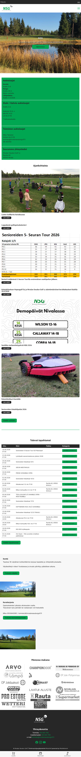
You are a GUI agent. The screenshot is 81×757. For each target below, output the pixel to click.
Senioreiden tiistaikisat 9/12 (25, 462)
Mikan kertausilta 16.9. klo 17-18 (26, 523)
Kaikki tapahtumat (11, 543)
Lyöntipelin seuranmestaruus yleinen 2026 (29, 456)
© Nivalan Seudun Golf (20, 748)
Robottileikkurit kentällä (10, 399)
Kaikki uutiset (9, 420)
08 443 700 (44, 733)
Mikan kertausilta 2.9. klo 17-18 (26, 490)
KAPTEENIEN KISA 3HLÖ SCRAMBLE (28, 507)
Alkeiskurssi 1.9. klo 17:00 (24, 484)
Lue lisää (6, 218)
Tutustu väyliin (11, 573)
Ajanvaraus (40, 47)
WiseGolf (48, 748)
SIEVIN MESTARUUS (22, 467)
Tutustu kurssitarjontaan (15, 618)
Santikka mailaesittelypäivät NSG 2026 (16, 345)
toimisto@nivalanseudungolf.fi (43, 737)
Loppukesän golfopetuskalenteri (14, 225)
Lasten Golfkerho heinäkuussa (13, 215)
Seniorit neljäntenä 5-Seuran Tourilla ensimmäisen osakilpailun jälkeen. (29, 279)
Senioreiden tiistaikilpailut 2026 (13, 409)
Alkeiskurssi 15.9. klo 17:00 (24, 518)
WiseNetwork (64, 748)
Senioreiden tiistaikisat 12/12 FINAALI (28, 512)
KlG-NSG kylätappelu (23, 529)
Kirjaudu (3, 2)
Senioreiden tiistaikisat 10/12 (25, 478)
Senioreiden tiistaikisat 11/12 (25, 501)
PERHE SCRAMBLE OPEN (24, 473)
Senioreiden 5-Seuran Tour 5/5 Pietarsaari (29, 450)
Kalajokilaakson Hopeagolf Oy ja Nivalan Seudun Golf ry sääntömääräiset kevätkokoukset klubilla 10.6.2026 (39, 290)
